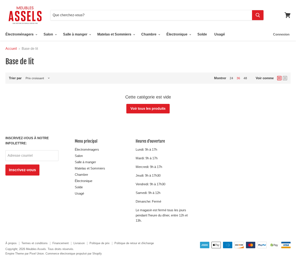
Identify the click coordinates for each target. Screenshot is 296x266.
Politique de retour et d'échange (134, 243)
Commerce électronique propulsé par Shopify (74, 253)
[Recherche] (257, 15)
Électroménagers (19, 34)
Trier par (15, 78)
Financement (60, 243)
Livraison (79, 243)
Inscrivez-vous (22, 170)
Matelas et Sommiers (114, 34)
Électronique (177, 34)
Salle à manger (75, 34)
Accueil (11, 48)
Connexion (281, 34)
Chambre (149, 34)
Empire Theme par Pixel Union (24, 253)
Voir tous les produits (148, 108)
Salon (49, 34)
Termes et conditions (34, 243)
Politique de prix (99, 243)
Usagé (219, 34)
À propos (11, 243)
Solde (202, 34)
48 (245, 78)
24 (231, 78)
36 (238, 78)
